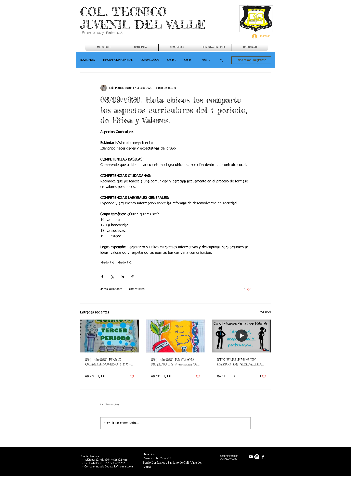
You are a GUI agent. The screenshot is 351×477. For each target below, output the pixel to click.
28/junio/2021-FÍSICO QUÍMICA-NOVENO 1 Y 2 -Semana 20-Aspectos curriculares (108, 361)
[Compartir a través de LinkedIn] (122, 277)
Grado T (189, 60)
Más (204, 60)
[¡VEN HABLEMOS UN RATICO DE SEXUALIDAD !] (241, 336)
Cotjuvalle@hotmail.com (119, 466)
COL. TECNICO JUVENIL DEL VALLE (143, 17)
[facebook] (262, 456)
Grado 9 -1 (108, 262)
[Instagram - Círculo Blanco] (256, 456)
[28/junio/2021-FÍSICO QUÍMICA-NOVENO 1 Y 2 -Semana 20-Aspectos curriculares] (109, 336)
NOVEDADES (87, 60)
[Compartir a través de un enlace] (132, 277)
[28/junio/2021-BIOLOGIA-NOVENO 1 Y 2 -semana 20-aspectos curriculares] (175, 336)
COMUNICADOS (150, 60)
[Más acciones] (248, 88)
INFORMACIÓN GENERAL (117, 60)
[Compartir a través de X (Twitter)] (112, 277)
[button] (140, 47)
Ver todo (265, 311)
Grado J (171, 60)
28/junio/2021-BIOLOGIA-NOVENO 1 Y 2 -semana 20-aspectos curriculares (175, 361)
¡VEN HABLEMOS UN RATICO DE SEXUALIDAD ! (240, 361)
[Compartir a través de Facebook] (102, 277)
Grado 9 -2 (125, 262)
